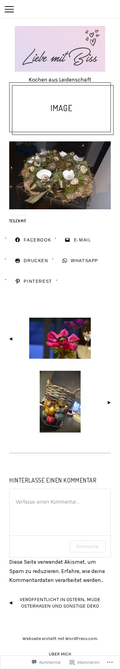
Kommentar (87, 546)
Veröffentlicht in (60, 602)
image (61, 107)
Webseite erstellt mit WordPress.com (59, 638)
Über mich (60, 654)
